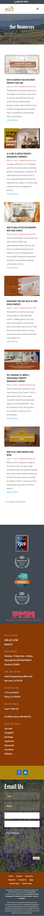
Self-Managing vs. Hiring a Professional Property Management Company (18, 378)
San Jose (8, 728)
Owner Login (14, 883)
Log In (7, 708)
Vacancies (29, 876)
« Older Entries (15, 502)
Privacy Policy (31, 892)
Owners (19, 876)
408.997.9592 (22, 1)
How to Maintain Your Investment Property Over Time (21, 81)
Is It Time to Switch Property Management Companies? (19, 155)
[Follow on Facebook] (19, 772)
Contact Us (22, 880)
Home (11, 876)
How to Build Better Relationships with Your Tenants (21, 229)
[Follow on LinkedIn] (25, 772)
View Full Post (12, 120)
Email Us (8, 644)
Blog (31, 880)
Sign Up (14, 708)
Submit (36, 858)
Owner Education (27, 86)
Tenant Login (27, 883)
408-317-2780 (11, 640)
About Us (11, 880)
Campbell (8, 732)
